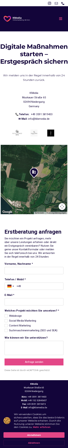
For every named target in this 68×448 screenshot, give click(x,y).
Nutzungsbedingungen (56, 213)
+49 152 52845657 (37, 400)
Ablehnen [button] (34, 442)
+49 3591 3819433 (37, 397)
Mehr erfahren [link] (42, 427)
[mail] (56, 3)
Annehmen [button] (34, 435)
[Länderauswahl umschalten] (11, 286)
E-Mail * (9, 295)
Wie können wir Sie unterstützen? (26, 337)
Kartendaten (39, 213)
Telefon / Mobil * (15, 279)
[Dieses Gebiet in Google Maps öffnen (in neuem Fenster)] (7, 212)
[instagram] (49, 3)
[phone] (63, 3)
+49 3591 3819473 (36, 404)
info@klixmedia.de (37, 407)
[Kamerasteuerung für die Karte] (62, 206)
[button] (34, 173)
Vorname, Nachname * (19, 263)
